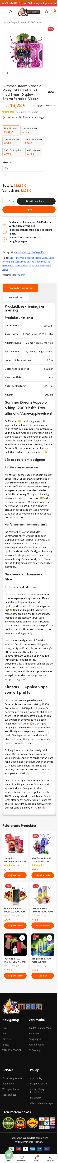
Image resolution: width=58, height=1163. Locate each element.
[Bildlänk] (22, 1006)
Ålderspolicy (36, 1078)
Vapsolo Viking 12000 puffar (26, 22)
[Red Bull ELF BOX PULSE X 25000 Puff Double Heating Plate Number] (15, 894)
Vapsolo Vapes (36, 1044)
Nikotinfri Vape (23, 265)
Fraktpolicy (35, 1097)
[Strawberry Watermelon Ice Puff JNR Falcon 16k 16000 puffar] (15, 844)
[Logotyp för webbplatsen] (29, 11)
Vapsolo (20, 274)
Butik (5, 1033)
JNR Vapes (34, 1033)
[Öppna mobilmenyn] (4, 12)
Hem (5, 22)
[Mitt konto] (46, 12)
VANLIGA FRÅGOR (12, 1050)
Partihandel (8, 1083)
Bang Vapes (35, 1038)
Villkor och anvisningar (41, 1103)
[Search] (10, 12)
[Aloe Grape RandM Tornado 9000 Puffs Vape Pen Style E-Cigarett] (42, 844)
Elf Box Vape (35, 1050)
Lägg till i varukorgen (36, 201)
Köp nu (29, 209)
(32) (45, 865)
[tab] (20, 288)
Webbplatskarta (10, 1089)
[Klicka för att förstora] (8, 73)
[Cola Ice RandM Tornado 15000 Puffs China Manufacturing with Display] (42, 894)
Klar (6, 175)
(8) (17, 865)
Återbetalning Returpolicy (37, 1090)
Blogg (5, 1044)
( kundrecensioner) (27, 111)
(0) (17, 915)
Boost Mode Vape (37, 257)
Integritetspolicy (38, 1083)
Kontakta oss (9, 1094)
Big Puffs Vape (18, 257)
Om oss (6, 1038)
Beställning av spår (12, 1078)
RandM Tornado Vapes (41, 1027)
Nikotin (6, 162)
